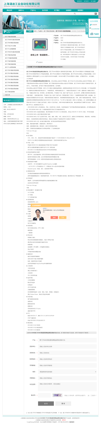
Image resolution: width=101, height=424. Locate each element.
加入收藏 (93, 1)
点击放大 (40, 62)
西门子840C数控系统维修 (11, 88)
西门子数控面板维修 (10, 64)
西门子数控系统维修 (10, 36)
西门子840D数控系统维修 (12, 42)
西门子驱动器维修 (10, 91)
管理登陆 (48, 422)
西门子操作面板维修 (10, 61)
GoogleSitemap (30, 422)
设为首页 (86, 1)
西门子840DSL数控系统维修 (12, 39)
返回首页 (79, 1)
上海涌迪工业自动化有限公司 (30, 4)
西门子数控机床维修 (10, 55)
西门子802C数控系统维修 (11, 79)
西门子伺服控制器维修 (11, 58)
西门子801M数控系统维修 (12, 70)
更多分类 (7, 95)
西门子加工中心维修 (10, 46)
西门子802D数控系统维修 (12, 85)
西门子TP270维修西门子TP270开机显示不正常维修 (43, 412)
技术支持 (45, 10)
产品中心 (33, 10)
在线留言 (68, 10)
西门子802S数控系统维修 (11, 82)
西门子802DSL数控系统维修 (12, 52)
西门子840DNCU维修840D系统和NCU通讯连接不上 (76, 412)
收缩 (87, 28)
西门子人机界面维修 (10, 67)
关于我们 (57, 10)
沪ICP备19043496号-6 (63, 422)
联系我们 (80, 10)
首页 (35, 31)
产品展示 (40, 31)
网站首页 (9, 10)
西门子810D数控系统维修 (12, 76)
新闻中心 (21, 10)
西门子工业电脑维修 (10, 49)
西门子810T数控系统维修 (11, 73)
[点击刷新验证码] (57, 395)
